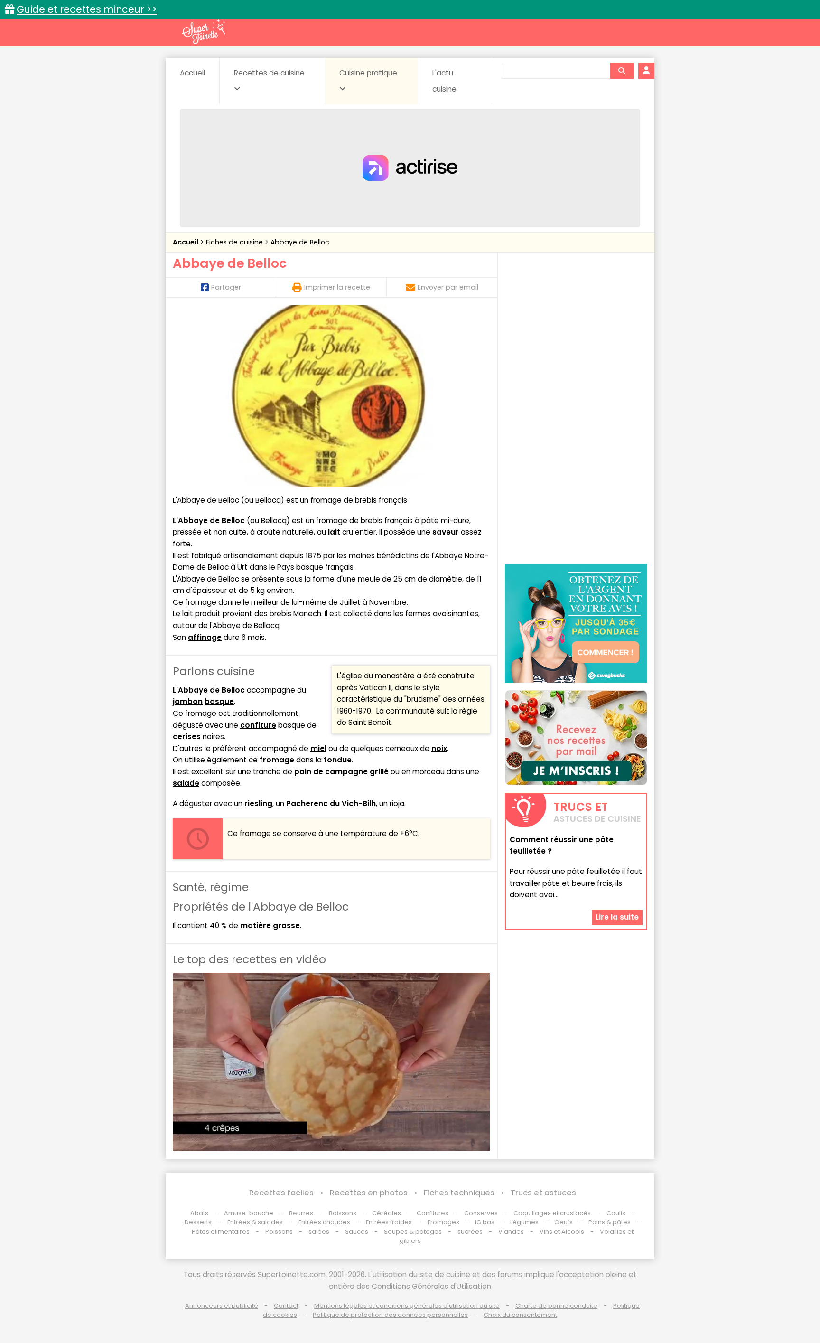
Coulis (615, 1213)
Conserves (481, 1213)
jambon (188, 701)
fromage (277, 760)
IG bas (484, 1222)
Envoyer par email (448, 287)
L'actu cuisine (444, 81)
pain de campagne (331, 772)
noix (439, 748)
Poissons (279, 1232)
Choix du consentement (520, 1315)
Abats (199, 1213)
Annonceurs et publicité (221, 1306)
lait (334, 532)
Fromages (443, 1222)
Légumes (524, 1222)
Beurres (301, 1213)
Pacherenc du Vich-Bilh (331, 803)
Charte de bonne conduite (556, 1306)
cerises (187, 737)
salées (318, 1232)
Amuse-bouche (248, 1213)
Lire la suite (617, 917)
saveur (445, 532)
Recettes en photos (369, 1192)
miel (318, 748)
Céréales (386, 1213)
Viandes (511, 1232)
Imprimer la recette (337, 287)
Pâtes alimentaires (221, 1232)
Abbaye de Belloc (299, 242)
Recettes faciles (281, 1192)
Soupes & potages (413, 1232)
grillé (379, 772)
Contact (286, 1306)
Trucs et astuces (543, 1192)
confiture (258, 725)
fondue (338, 760)
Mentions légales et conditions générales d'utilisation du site (407, 1306)
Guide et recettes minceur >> (87, 9)
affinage (205, 637)
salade (186, 783)
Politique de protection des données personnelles (390, 1315)
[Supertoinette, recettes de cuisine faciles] (203, 32)
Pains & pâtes (609, 1222)
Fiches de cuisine (235, 242)
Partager (226, 287)
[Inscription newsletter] (576, 737)
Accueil (192, 73)
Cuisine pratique (368, 73)
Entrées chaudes (324, 1222)
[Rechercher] (622, 71)
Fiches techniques (459, 1192)
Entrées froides (389, 1222)
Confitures (432, 1213)
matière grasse (270, 925)
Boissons (342, 1213)
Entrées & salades (255, 1222)
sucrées (470, 1232)
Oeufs (564, 1222)
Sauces (356, 1232)
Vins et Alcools (562, 1232)
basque (219, 701)
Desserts (198, 1222)
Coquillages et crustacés (552, 1213)
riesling (258, 803)
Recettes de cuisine (269, 73)
